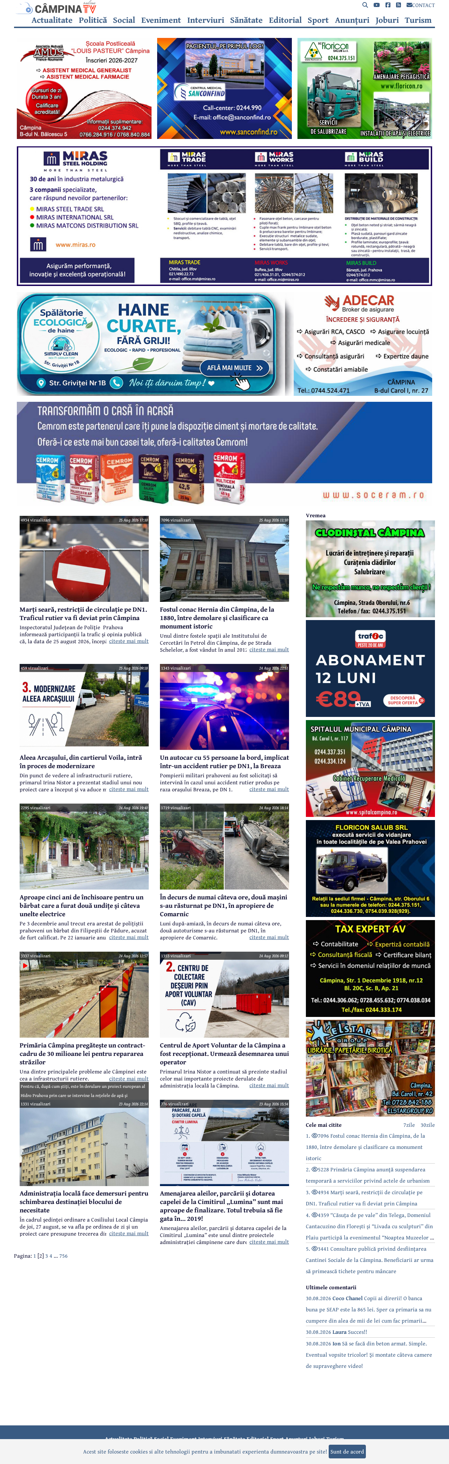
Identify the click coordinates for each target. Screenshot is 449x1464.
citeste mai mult (129, 640)
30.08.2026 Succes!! (336, 1331)
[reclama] (84, 137)
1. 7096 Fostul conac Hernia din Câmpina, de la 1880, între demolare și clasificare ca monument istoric (365, 1146)
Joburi (387, 20)
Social (124, 20)
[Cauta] (365, 5)
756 (63, 1255)
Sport (318, 20)
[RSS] (398, 5)
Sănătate (246, 20)
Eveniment (161, 20)
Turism (418, 20)
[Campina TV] (224, 7)
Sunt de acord (347, 1451)
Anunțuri (352, 20)
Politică (93, 20)
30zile (428, 1124)
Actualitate (52, 20)
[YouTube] (377, 5)
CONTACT (423, 5)
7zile (409, 1124)
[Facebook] (388, 5)
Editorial (285, 20)
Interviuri (205, 20)
